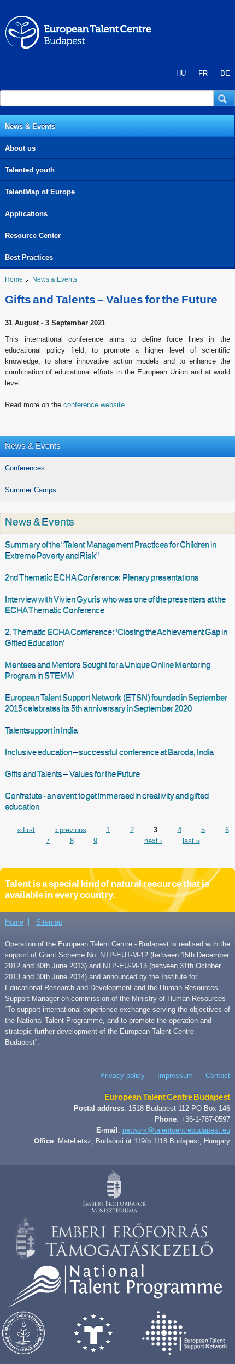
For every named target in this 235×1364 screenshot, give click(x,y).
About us (20, 148)
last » (191, 840)
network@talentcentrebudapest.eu (176, 1130)
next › (153, 840)
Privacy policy (122, 1075)
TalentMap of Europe (40, 192)
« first (26, 829)
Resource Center (33, 235)
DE (225, 73)
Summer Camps (30, 490)
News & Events (30, 126)
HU (181, 73)
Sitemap (49, 922)
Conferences (25, 468)
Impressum (175, 1075)
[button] (224, 98)
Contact (217, 1075)
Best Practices (29, 257)
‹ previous (70, 829)
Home (14, 279)
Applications (26, 214)
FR (203, 73)
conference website (94, 405)
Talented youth (30, 170)
